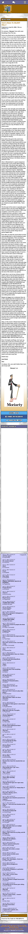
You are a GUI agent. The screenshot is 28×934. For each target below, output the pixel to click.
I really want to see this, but (9, 685)
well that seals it (6, 556)
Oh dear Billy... (6, 755)
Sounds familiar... (7, 608)
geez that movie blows (8, 904)
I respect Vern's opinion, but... (10, 909)
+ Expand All (23, 554)
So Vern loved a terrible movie (10, 854)
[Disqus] (14, 488)
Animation (11, 926)
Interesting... (5, 720)
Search (21, 926)
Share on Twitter (15, 420)
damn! (4, 566)
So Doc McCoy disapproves (10, 864)
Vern (3, 361)
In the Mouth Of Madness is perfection (12, 869)
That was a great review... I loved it (11, 894)
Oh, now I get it (6, 750)
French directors (7, 587)
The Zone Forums (14, 927)
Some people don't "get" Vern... (11, 767)
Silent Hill (5, 889)
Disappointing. (6, 631)
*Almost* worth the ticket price (10, 844)
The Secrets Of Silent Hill (9, 810)
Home (3, 925)
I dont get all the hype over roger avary (12, 782)
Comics (16, 926)
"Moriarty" (12, 31)
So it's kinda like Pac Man (9, 740)
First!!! (4, 571)
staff (7, 28)
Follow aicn (14, 413)
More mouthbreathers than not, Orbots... (13, 654)
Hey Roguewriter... (7, 675)
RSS (6, 929)
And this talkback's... (8, 715)
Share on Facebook (15, 417)
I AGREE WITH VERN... (8, 603)
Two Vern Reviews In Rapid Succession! (13, 879)
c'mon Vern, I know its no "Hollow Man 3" (13, 787)
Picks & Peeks (22, 925)
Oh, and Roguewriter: (8, 820)
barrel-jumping (6, 745)
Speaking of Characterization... (10, 680)
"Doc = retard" (6, 772)
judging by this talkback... (9, 838)
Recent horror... (6, 597)
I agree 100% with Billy (8, 777)
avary (3, 649)
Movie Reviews (4, 926)
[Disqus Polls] (14, 448)
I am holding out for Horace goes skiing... (13, 884)
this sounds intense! (8, 561)
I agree (4, 664)
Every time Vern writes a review (11, 849)
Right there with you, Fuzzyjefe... (11, 710)
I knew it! (4, 592)
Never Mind (5, 576)
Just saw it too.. (6, 815)
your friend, (5, 359)
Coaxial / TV (15, 925)
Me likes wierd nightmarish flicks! (11, 725)
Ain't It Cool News (16, 9)
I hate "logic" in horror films (10, 874)
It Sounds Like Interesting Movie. (11, 659)
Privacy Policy (11, 929)
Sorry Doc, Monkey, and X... (10, 792)
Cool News (8, 925)
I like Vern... (5, 730)
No (3, 735)
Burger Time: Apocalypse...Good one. (12, 859)
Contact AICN (19, 929)
